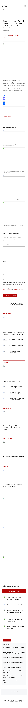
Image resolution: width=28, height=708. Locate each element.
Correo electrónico (7, 268)
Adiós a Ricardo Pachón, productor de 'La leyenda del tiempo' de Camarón (15, 612)
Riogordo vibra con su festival (11, 381)
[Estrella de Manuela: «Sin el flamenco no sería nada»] (14, 447)
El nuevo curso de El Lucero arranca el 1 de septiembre (16, 304)
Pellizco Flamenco (13, 33)
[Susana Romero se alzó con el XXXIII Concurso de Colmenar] (5, 400)
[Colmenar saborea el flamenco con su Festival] (5, 394)
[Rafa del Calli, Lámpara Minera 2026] (5, 353)
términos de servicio (18, 289)
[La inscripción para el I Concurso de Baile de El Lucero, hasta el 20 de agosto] (14, 417)
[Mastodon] (14, 98)
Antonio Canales (7, 113)
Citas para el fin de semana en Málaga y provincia (13, 199)
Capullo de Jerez (16, 113)
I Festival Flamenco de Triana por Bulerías (12, 119)
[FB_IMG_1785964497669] (14, 528)
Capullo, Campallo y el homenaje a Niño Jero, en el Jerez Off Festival (13, 172)
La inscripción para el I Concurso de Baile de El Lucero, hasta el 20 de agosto (13, 427)
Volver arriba (14, 691)
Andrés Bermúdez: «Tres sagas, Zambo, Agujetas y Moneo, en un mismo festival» (13, 145)
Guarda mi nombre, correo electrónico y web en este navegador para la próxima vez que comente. (14, 284)
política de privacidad (7, 289)
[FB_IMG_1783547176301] (14, 557)
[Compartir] (14, 103)
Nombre (5, 261)
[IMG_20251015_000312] (14, 498)
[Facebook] (14, 96)
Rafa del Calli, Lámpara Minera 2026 (12, 667)
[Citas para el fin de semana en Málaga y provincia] (5, 341)
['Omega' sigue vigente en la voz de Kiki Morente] (5, 388)
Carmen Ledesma (7, 116)
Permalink (10, 38)
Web (4, 274)
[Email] (14, 101)
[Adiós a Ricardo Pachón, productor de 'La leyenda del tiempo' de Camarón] (14, 323)
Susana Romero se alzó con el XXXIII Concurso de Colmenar (16, 399)
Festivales (11, 35)
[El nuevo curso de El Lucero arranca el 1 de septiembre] (4, 597)
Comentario (6, 244)
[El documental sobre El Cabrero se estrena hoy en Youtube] (14, 476)
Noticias (16, 35)
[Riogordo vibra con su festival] (14, 371)
